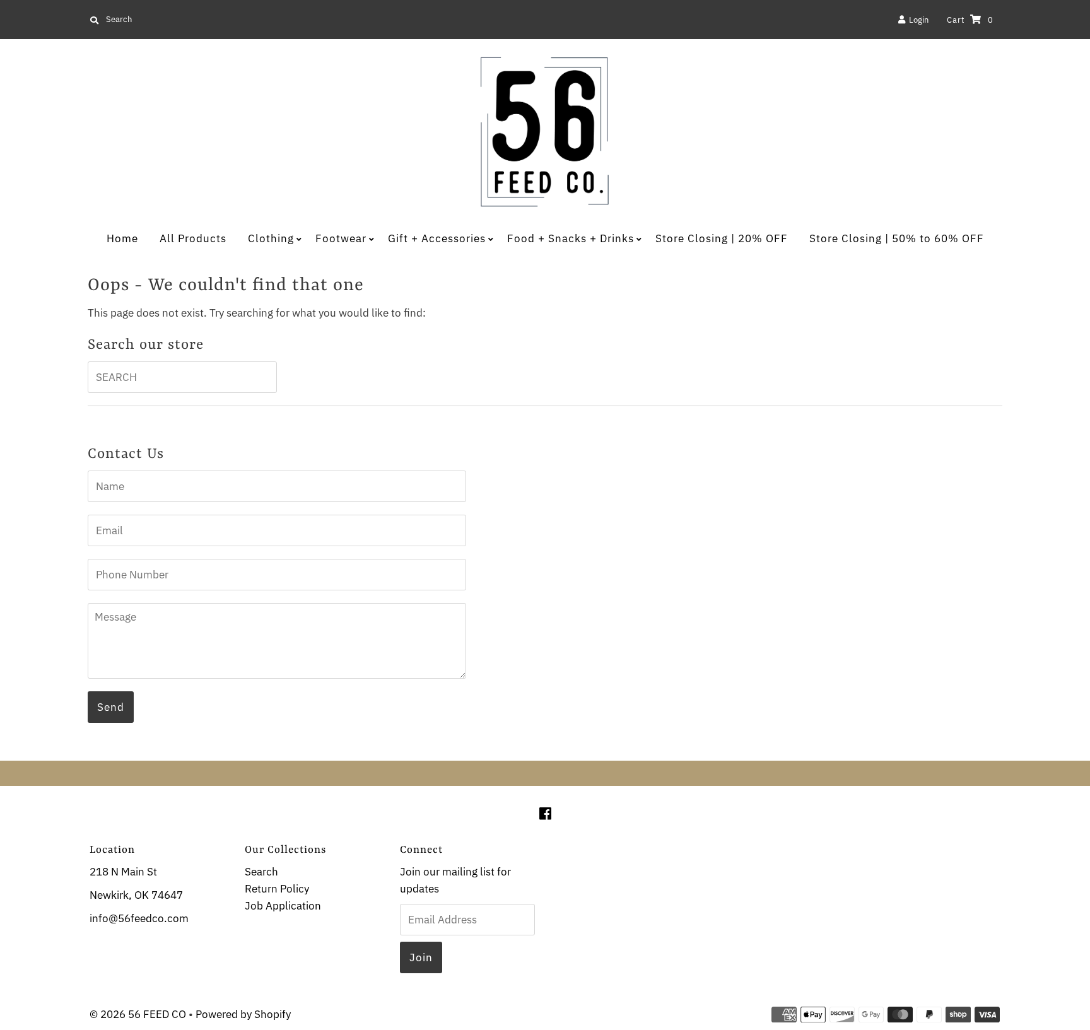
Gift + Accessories (437, 238)
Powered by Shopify (243, 1014)
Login (917, 20)
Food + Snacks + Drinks (570, 238)
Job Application (283, 906)
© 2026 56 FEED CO (138, 1014)
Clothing (271, 238)
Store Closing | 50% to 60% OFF (896, 238)
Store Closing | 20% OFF (721, 238)
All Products (193, 238)
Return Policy (277, 889)
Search (261, 872)
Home (122, 238)
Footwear (340, 238)
